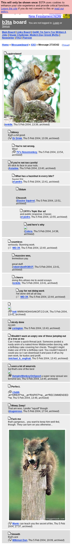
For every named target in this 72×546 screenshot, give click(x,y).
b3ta (7, 22)
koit (14, 311)
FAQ (18, 37)
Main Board (8, 32)
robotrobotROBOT (23, 267)
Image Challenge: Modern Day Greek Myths (34, 35)
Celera (28, 231)
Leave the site (9, 8)
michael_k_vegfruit (20, 358)
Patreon (27, 37)
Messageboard (19, 44)
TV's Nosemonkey (26, 152)
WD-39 (16, 248)
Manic (15, 523)
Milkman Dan (19, 540)
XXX (33, 44)
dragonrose (15, 411)
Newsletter (8, 37)
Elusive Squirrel (26, 200)
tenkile (8, 124)
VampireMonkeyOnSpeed (26, 376)
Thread (65, 45)
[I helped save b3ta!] (10, 138)
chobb (15, 392)
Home (5, 44)
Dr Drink (17, 138)
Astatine (13, 168)
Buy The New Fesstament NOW (45, 14)
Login (56, 23)
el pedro (17, 181)
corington (17, 328)
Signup (6, 26)
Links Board (24, 32)
